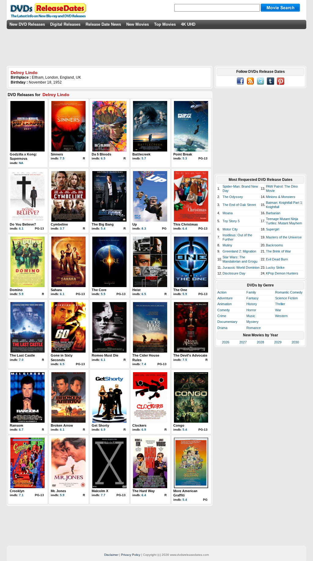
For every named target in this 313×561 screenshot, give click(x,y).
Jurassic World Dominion (241, 267)
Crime (221, 316)
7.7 (103, 495)
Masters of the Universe (284, 237)
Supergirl (272, 229)
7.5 (62, 158)
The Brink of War (278, 251)
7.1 (21, 495)
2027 (243, 342)
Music (250, 316)
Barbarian (273, 213)
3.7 (62, 228)
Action (221, 292)
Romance (253, 328)
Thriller (280, 304)
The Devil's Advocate (190, 355)
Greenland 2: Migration (239, 251)
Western (281, 316)
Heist (136, 290)
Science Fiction (286, 298)
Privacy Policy (130, 554)
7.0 (21, 359)
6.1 (21, 228)
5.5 (103, 294)
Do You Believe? (23, 224)
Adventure (225, 298)
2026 (225, 342)
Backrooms (274, 245)
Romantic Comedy (289, 292)
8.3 (144, 228)
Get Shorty (100, 425)
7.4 (144, 364)
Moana (228, 213)
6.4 (184, 228)
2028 (260, 342)
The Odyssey (233, 197)
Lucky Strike (275, 267)
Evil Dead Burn (277, 259)
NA (21, 163)
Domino (16, 290)
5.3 (184, 158)
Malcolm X (100, 491)
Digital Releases (65, 24)
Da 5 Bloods (101, 154)
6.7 (21, 429)
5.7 (144, 158)
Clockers (139, 425)
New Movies (137, 24)
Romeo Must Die (105, 355)
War (278, 310)
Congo (178, 425)
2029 (278, 342)
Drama (222, 328)
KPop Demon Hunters (282, 273)
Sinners (57, 154)
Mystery (252, 322)
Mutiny (227, 245)
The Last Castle (22, 355)
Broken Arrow (62, 425)
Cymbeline (59, 224)
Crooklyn (17, 491)
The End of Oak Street (239, 205)
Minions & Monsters (280, 197)
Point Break (182, 154)
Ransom (16, 425)
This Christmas (185, 224)
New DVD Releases (27, 24)
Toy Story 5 (231, 221)
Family (251, 292)
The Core (99, 290)
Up (134, 224)
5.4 (103, 228)
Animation (224, 304)
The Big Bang (103, 224)
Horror (251, 310)
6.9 (103, 429)
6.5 (103, 158)
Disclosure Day (234, 273)
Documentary (227, 322)
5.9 (21, 294)
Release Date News (103, 24)
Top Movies (165, 24)
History (251, 304)
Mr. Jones (58, 491)
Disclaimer (111, 554)
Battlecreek (141, 154)
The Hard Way (143, 491)
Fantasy (252, 298)
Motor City (230, 229)
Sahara (56, 290)
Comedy (223, 310)
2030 (295, 342)
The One (180, 290)
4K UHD (188, 24)
